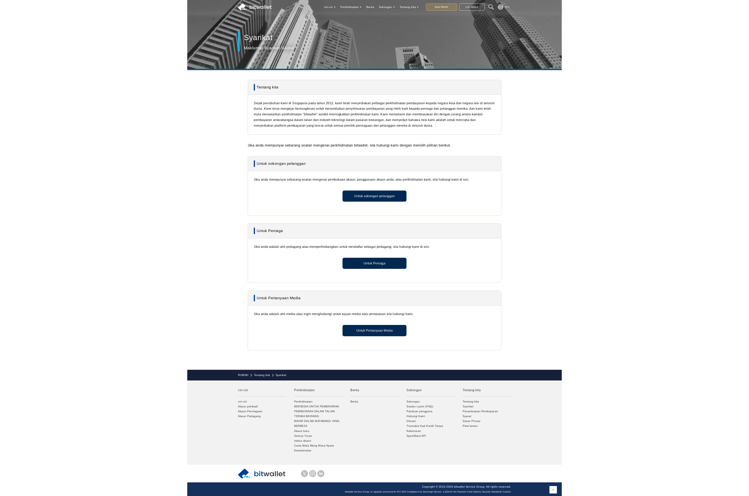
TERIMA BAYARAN (306, 416)
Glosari (411, 421)
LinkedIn (320, 473)
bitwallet (255, 7)
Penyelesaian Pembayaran (480, 411)
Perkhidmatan (349, 7)
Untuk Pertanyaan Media (374, 330)
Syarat (467, 416)
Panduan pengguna (419, 411)
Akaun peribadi (248, 406)
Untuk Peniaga (375, 263)
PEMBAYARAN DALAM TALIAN (314, 411)
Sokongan (385, 7)
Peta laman (470, 425)
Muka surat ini (553, 490)
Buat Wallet (441, 7)
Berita (370, 7)
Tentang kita (408, 7)
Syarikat (468, 406)
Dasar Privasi (471, 421)
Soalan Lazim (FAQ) (419, 406)
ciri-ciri (328, 7)
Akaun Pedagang (249, 416)
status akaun (302, 440)
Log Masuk (472, 7)
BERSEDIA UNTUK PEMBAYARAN (316, 406)
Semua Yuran (303, 435)
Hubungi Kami (415, 416)
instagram (312, 473)
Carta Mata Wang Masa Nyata (314, 445)
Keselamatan (302, 450)
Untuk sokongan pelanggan (374, 196)
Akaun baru (301, 430)
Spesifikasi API (416, 435)
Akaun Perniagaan (250, 411)
